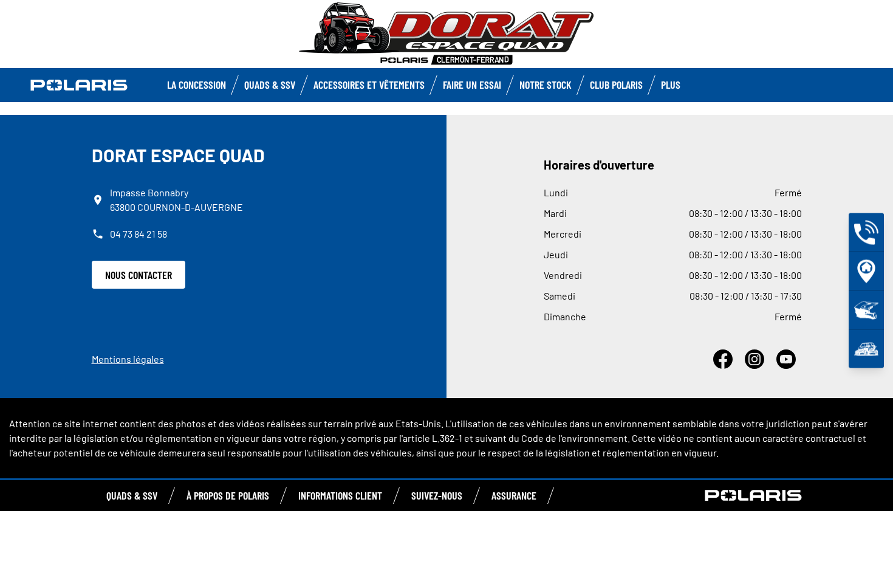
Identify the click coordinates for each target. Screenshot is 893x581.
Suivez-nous (436, 495)
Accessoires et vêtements (369, 84)
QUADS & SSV (131, 495)
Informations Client (340, 495)
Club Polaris (616, 84)
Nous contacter (138, 274)
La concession (196, 84)
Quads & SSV (269, 84)
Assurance (513, 495)
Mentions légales (128, 359)
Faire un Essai (472, 84)
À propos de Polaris (227, 495)
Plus (670, 84)
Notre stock (545, 84)
